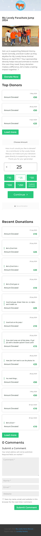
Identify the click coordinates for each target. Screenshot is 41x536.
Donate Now (11, 76)
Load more (10, 132)
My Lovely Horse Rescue (24, 529)
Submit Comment (27, 507)
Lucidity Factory (22, 531)
